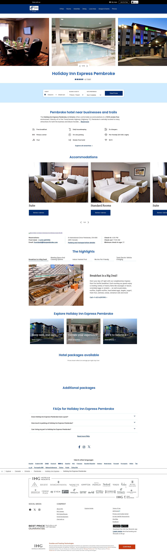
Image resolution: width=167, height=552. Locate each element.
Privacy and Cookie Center (120, 514)
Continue (127, 547)
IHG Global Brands (62, 514)
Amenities (77, 9)
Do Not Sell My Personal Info (121, 516)
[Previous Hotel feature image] (80, 66)
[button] (134, 2)
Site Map (115, 519)
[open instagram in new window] (83, 447)
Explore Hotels (89, 508)
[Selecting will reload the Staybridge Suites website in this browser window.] (110, 491)
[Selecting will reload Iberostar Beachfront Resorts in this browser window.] (35, 491)
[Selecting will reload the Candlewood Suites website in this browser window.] (131, 491)
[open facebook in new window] (78, 447)
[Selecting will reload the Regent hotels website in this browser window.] (44, 484)
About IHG (60, 509)
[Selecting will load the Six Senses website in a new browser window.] (34, 484)
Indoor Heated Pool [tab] (80, 259)
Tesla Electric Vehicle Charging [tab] (124, 258)
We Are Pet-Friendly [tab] (101, 259)
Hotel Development (62, 516)
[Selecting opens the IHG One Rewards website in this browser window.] (125, 497)
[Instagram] (39, 509)
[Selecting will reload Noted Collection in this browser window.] (106, 484)
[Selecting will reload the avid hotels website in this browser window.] (91, 491)
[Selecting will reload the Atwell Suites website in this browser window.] (100, 491)
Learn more (117, 531)
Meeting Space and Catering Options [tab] (58, 258)
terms (109, 547)
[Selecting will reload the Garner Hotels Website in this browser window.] (83, 491)
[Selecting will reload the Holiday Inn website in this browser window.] (74, 491)
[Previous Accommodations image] (81, 222)
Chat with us (60, 519)
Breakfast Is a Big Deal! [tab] (38, 259)
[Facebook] (30, 509)
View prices (114, 93)
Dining (84, 9)
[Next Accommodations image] (88, 222)
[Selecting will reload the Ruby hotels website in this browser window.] (123, 484)
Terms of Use (116, 508)
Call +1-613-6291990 (98, 297)
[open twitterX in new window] (88, 447)
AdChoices (116, 511)
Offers (62, 9)
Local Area (92, 9)
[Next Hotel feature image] (87, 66)
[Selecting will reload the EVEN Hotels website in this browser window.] (55, 491)
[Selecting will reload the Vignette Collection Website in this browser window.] (74, 484)
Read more (85, 122)
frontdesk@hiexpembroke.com (46, 242)
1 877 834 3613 (50, 527)
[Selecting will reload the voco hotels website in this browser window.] (116, 484)
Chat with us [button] (36, 2)
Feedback (115, 521)
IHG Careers (60, 511)
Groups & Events (104, 9)
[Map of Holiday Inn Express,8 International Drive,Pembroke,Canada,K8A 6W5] (45, 232)
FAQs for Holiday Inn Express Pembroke (83, 409)
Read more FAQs (83, 436)
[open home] (2, 471)
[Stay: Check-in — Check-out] (55, 95)
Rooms (68, 9)
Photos (114, 9)
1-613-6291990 (44, 240)
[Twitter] (34, 509)
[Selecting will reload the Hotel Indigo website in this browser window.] (96, 484)
